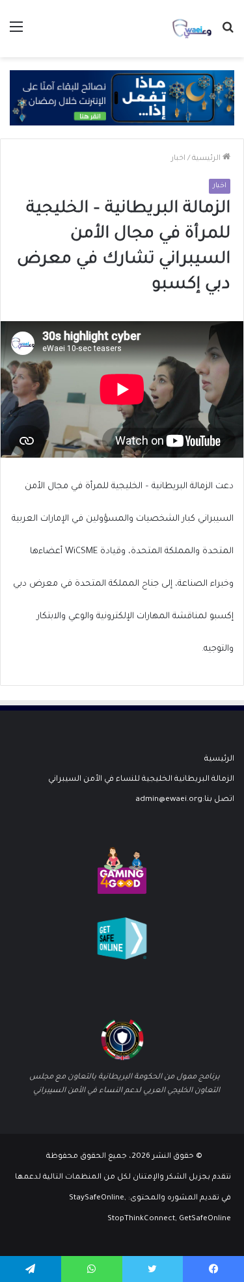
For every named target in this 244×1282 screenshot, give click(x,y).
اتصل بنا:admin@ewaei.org (184, 799)
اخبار (178, 159)
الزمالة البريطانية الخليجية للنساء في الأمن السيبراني (141, 779)
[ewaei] (191, 28)
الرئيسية (207, 159)
